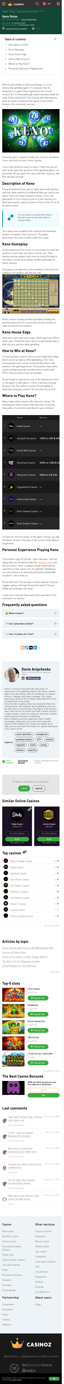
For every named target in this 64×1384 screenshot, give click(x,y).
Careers (6, 1319)
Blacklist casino (10, 1236)
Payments (40, 1236)
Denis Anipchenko (28, 19)
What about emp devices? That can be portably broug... (23, 1197)
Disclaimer (7, 1309)
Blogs (38, 1304)
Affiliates (6, 1324)
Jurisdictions (41, 1271)
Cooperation (8, 1304)
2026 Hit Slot (33, 1037)
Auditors (39, 1281)
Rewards (6, 1279)
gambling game (45, 562)
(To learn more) (15, 1379)
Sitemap (39, 1286)
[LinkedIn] (35, 647)
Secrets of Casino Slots (14, 952)
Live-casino (41, 1251)
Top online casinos (11, 1264)
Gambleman (33, 1005)
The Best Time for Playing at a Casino (21, 961)
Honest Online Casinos (13, 1259)
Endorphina (32, 992)
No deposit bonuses (12, 1274)
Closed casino (9, 1241)
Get (43, 1095)
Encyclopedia (8, 1290)
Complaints (40, 1256)
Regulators (40, 1276)
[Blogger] (22, 647)
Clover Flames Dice (36, 1021)
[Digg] (31, 647)
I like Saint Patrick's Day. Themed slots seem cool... (25, 1118)
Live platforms (42, 1291)
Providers (7, 1285)
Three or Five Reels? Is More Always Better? (25, 956)
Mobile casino (42, 1246)
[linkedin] (23, 678)
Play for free (39, 998)
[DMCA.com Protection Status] (29, 1371)
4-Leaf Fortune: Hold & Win (40, 1054)
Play (17, 839)
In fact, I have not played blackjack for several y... (20, 1134)
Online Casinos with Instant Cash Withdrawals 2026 (27, 947)
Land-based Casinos (45, 1261)
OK (54, 1378)
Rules (5, 1269)
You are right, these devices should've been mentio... (21, 1181)
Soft (37, 1266)
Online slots (8, 1254)
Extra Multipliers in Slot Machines (19, 965)
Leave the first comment (16, 29)
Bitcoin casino (42, 1241)
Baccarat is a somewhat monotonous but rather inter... (23, 1150)
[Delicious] (27, 647)
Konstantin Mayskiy (23, 762)
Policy (5, 1314)
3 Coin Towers (34, 989)
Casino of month (43, 1231)
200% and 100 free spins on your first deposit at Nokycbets (42, 1083)
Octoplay (31, 1057)
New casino (8, 1231)
